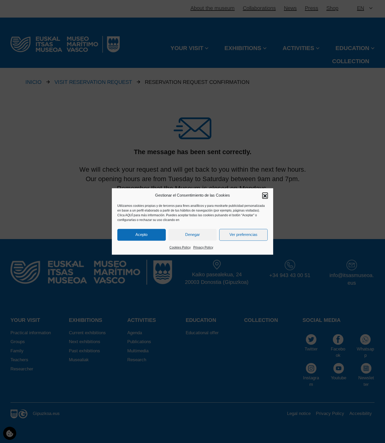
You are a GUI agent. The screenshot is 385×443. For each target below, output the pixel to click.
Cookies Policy (180, 247)
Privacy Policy (203, 247)
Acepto (141, 235)
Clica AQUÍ (125, 215)
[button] (265, 195)
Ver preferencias (243, 235)
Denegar (192, 235)
